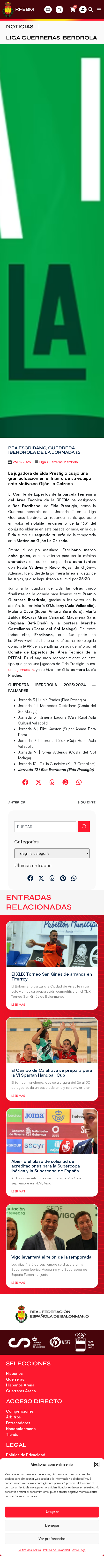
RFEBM (24, 9)
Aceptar (52, 1512)
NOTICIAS (19, 26)
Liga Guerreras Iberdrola (51, 38)
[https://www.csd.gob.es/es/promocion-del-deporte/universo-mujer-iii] (60, 1342)
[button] (96, 1464)
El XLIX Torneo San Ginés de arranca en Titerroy (51, 976)
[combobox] (45, 826)
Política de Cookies (29, 1550)
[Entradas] (48, 9)
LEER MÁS (18, 1004)
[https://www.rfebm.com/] (8, 9)
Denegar (52, 1525)
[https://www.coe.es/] (84, 1342)
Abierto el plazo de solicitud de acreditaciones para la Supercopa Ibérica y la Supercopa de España (45, 1166)
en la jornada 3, (21, 669)
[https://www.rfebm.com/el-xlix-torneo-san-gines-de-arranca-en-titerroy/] (52, 944)
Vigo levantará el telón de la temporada (51, 1257)
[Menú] (99, 9)
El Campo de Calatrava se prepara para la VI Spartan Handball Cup (51, 1072)
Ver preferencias (52, 1538)
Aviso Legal (79, 1550)
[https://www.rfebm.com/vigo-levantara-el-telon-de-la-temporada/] (52, 1227)
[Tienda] (59, 9)
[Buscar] (84, 826)
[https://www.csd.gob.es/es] (26, 1342)
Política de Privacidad (56, 1550)
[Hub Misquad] (83, 9)
